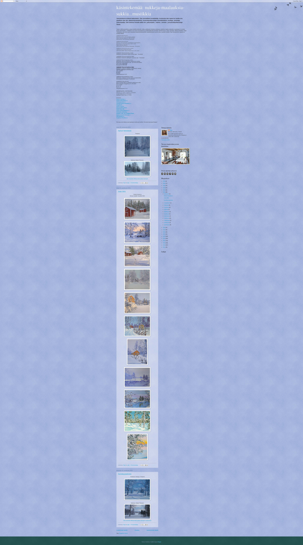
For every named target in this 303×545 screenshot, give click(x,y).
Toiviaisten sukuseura (121, 112)
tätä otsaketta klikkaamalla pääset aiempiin (137, 178)
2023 (164, 187)
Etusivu (137, 530)
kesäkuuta (166, 213)
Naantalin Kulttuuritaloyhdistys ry (123, 103)
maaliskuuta (167, 220)
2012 (164, 245)
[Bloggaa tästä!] (143, 183)
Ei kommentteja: (134, 182)
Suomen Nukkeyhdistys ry (122, 100)
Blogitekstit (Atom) (123, 533)
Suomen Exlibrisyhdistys (121, 107)
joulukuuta (166, 194)
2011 (164, 247)
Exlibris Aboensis (120, 106)
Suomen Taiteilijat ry (121, 99)
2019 (164, 229)
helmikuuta (166, 222)
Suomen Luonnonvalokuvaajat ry (123, 115)
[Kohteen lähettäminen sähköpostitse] (141, 183)
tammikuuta (167, 224)
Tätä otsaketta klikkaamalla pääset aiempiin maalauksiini (137, 520)
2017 (164, 234)
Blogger (159, 541)
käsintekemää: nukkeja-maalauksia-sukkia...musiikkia (150, 10)
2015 (164, 238)
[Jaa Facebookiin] (146, 183)
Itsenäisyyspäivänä (124, 474)
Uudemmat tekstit (121, 530)
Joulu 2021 (122, 191)
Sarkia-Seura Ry (120, 109)
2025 (164, 183)
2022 (164, 190)
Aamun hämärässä (124, 131)
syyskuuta (166, 207)
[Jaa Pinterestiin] (147, 183)
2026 (164, 181)
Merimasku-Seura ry (120, 102)
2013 (164, 242)
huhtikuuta (166, 218)
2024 (164, 185)
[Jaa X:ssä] (144, 183)
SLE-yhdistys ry (120, 116)
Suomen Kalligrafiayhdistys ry (122, 110)
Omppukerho (119, 105)
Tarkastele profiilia (165, 139)
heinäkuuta (166, 211)
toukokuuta (167, 216)
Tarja (171, 130)
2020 (164, 227)
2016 (164, 236)
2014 (164, 240)
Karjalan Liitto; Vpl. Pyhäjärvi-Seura (125, 113)
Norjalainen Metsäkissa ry (122, 117)
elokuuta (166, 209)
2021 (164, 192)
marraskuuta (167, 203)
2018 (164, 232)
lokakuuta (166, 205)
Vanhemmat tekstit (152, 530)
